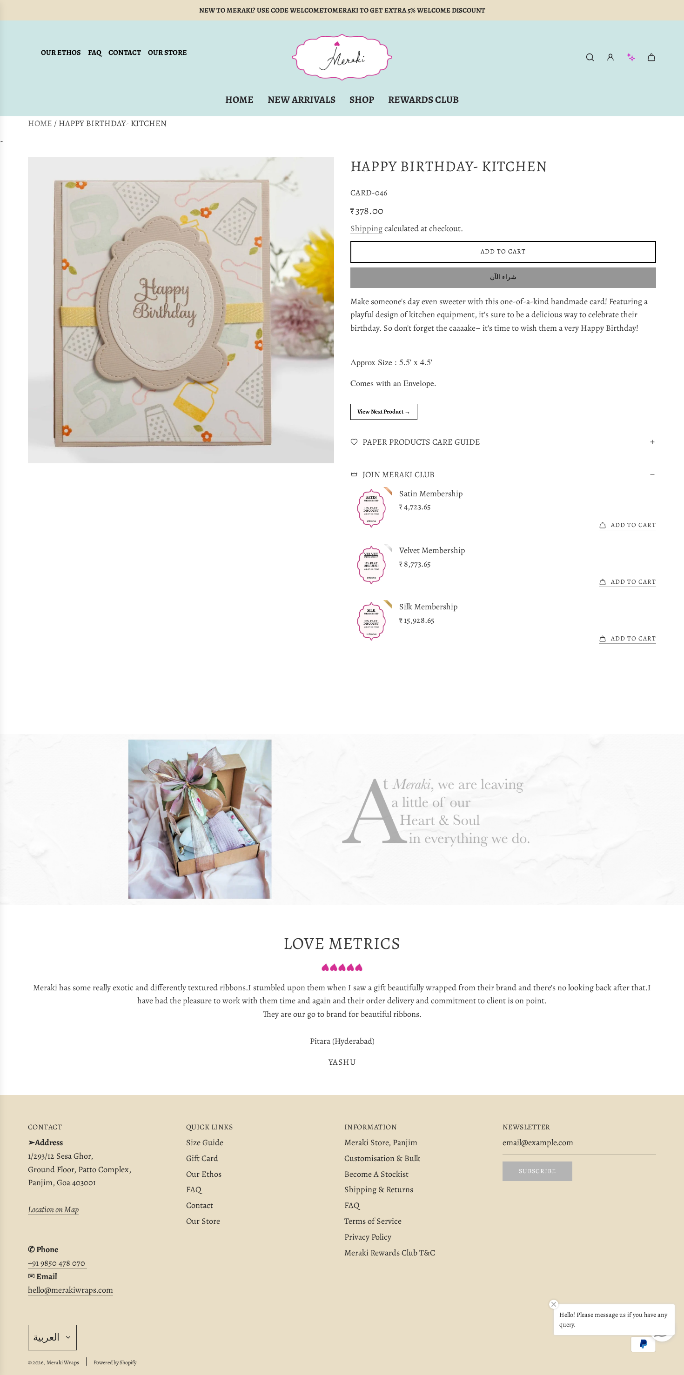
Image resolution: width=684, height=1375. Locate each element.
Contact (124, 52)
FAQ (94, 52)
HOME (40, 123)
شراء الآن (503, 277)
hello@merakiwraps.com (70, 1289)
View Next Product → (383, 411)
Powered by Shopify (115, 1362)
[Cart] (651, 57)
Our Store (167, 52)
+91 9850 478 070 (57, 1262)
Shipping (366, 228)
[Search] (590, 57)
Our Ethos (61, 52)
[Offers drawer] (631, 57)
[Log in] (610, 57)
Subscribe (537, 1171)
